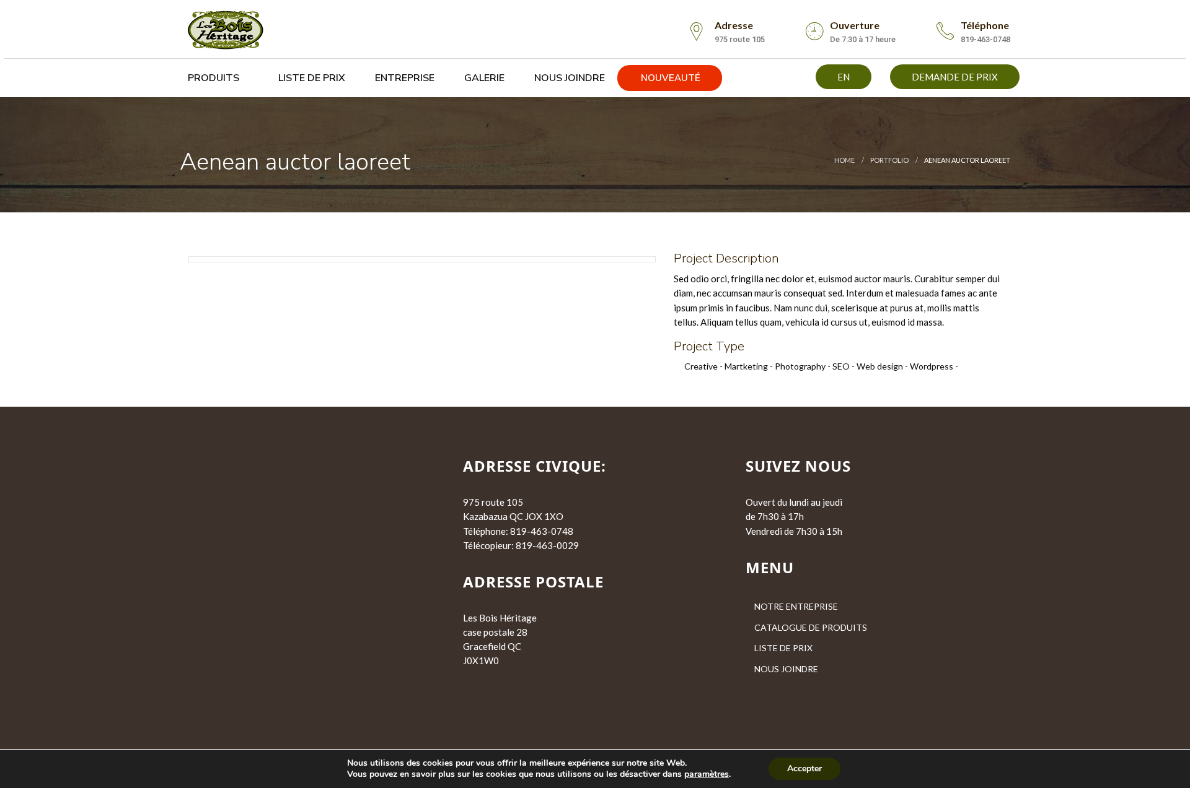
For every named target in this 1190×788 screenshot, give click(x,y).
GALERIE (483, 78)
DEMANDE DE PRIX (955, 76)
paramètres (706, 774)
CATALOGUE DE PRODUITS (810, 627)
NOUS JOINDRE (568, 78)
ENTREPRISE (403, 78)
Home (844, 160)
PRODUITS (212, 78)
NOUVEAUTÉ (669, 78)
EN (843, 76)
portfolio (889, 160)
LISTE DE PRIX (310, 78)
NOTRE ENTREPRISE (796, 606)
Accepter (804, 768)
